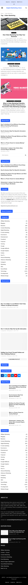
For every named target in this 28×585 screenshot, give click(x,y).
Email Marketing (5, 559)
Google (2, 246)
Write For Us (19, 1)
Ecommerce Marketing (6, 557)
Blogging (3, 223)
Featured (3, 241)
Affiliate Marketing (5, 221)
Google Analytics (5, 250)
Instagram (3, 262)
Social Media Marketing (6, 563)
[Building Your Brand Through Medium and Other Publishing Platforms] (14, 341)
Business (3, 225)
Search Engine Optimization (7, 561)
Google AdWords (5, 248)
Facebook (3, 239)
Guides (2, 253)
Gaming (3, 243)
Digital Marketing (11, 63)
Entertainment (4, 237)
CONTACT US (9, 199)
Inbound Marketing (5, 257)
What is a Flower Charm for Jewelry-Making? (13, 142)
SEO (2, 266)
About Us (8, 1)
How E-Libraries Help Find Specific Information (13, 131)
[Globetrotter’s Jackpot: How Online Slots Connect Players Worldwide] (4, 422)
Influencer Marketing (6, 259)
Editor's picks (6, 526)
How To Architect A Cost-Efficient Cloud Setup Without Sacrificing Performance (18, 387)
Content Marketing (10, 101)
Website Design (4, 275)
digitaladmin (6, 67)
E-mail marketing (5, 232)
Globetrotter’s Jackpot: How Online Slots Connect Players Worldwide (16, 422)
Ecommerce (4, 234)
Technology (14, 32)
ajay (8, 38)
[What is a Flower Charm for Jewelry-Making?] (4, 414)
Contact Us (13, 1)
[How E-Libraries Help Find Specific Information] (14, 318)
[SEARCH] (25, 155)
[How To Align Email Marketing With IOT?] (4, 540)
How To (2, 255)
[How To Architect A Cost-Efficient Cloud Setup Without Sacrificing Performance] (14, 293)
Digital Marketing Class (14, 8)
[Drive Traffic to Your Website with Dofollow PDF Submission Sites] (4, 532)
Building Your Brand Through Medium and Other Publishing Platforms (17, 404)
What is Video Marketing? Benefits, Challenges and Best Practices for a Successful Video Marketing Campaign (14, 105)
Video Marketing (14, 66)
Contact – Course (5, 552)
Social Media (17, 63)
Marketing (3, 264)
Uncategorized (4, 273)
